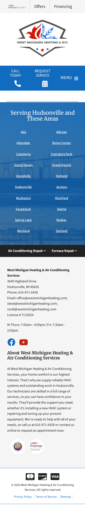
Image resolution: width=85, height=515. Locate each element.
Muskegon (23, 198)
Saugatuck (23, 209)
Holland (61, 176)
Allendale (23, 143)
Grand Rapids (61, 165)
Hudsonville (23, 187)
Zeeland (62, 231)
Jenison (61, 187)
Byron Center (61, 143)
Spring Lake (23, 220)
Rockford (61, 198)
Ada (23, 132)
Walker (61, 220)
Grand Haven (23, 165)
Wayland (23, 231)
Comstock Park (61, 154)
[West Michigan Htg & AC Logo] (42, 19)
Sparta (61, 209)
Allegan (61, 132)
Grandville (23, 176)
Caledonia (23, 154)
